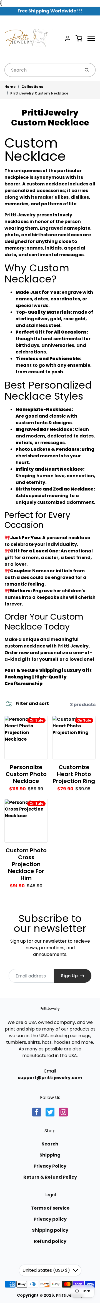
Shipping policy (50, 1230)
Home (10, 86)
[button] (26, 703)
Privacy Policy (50, 1166)
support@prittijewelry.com (50, 1077)
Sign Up (69, 975)
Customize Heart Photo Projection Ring (74, 774)
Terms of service (50, 1208)
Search (50, 1144)
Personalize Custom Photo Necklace (26, 774)
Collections (32, 86)
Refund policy (50, 1241)
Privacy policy (50, 1219)
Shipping (50, 1155)
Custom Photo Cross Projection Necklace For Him (26, 864)
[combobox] (41, 70)
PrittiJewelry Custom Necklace (39, 93)
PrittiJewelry (50, 1008)
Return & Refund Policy (50, 1177)
